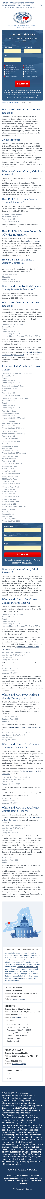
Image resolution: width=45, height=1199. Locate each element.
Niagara (9, 1078)
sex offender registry (32, 241)
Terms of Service (20, 97)
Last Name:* (28, 47)
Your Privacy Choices (33, 1178)
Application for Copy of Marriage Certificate (26, 727)
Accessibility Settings (24, 1189)
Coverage (23, 1183)
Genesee (10, 1073)
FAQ (14, 1175)
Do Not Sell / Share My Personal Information (23, 1181)
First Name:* (8, 47)
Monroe (9, 1076)
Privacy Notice (34, 97)
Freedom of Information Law (27, 967)
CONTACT (26, 28)
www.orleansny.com (19, 1017)
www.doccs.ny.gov (19, 1064)
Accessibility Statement (14, 1178)
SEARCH (22, 83)
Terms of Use (34, 1175)
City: (5, 56)
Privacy (25, 1175)
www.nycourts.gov (19, 999)
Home (9, 1175)
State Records (17, 978)
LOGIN (18, 28)
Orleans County (19, 955)
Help (19, 1175)
